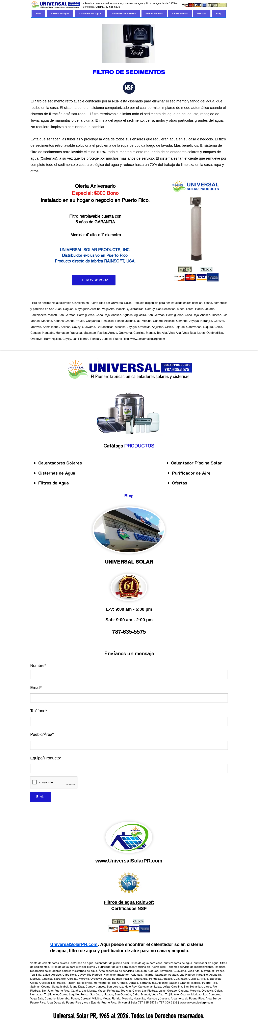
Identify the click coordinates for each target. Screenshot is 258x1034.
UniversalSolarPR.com (74, 944)
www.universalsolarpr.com (147, 338)
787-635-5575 (112, 6)
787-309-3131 (168, 1002)
